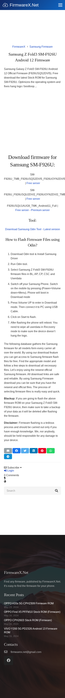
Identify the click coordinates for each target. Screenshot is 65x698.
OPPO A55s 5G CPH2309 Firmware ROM (29, 603)
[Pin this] (42, 450)
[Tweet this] (25, 450)
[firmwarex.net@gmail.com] (7, 652)
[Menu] (60, 5)
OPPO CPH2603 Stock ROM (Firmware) (28, 620)
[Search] (56, 491)
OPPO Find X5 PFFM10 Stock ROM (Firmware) (32, 611)
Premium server (40, 210)
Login (10, 470)
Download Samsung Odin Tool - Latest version (32, 229)
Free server (33, 183)
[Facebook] (8, 660)
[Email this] (8, 450)
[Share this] (16, 450)
